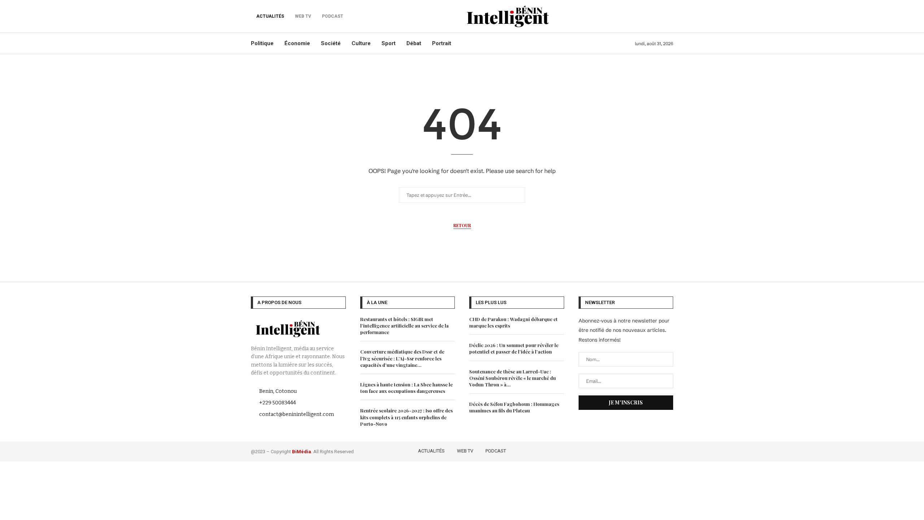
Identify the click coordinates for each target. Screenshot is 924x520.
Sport (389, 43)
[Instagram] (648, 450)
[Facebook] (627, 450)
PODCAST (495, 451)
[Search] (669, 16)
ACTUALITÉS (270, 16)
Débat (413, 43)
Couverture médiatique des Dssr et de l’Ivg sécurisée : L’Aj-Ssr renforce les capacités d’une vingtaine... (402, 358)
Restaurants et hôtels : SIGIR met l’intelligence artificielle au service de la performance (404, 325)
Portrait (441, 43)
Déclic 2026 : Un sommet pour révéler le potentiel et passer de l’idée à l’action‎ (513, 348)
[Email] (668, 450)
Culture (361, 43)
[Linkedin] (659, 450)
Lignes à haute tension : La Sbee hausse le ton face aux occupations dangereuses (406, 387)
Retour (462, 225)
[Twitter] (638, 450)
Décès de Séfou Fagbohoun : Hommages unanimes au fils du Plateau (514, 407)
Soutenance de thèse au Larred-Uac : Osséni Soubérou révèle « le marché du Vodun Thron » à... (512, 377)
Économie (297, 43)
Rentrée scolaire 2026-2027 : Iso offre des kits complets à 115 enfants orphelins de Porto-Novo (406, 416)
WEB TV (465, 451)
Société (331, 43)
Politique (262, 43)
